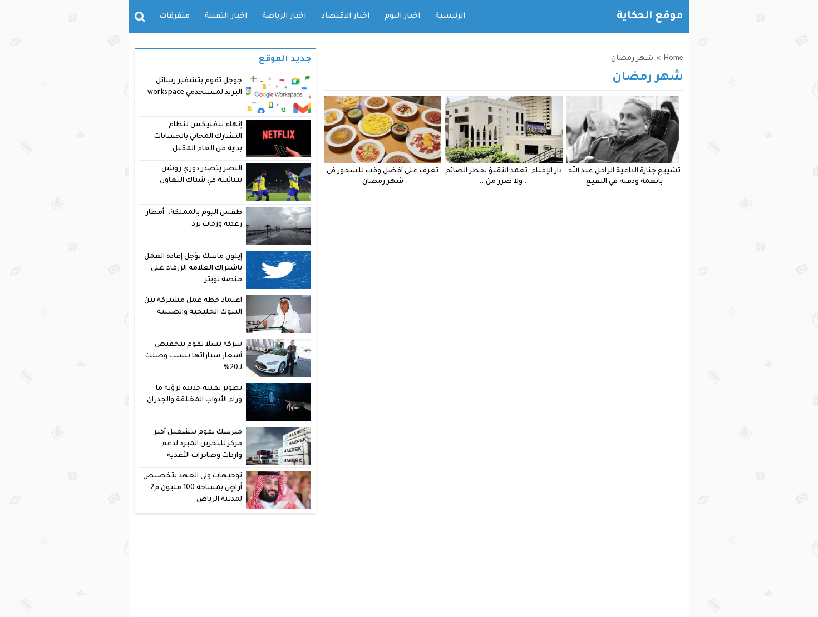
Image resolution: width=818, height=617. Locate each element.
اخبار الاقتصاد (345, 16)
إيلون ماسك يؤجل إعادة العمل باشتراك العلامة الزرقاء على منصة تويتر (193, 269)
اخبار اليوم (402, 16)
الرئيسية (450, 16)
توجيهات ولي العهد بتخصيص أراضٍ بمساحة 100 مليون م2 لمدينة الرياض (192, 488)
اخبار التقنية (226, 16)
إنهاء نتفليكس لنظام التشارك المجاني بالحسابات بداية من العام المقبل (198, 137)
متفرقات (174, 16)
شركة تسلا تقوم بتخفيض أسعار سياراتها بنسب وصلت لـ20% (193, 356)
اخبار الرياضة (284, 16)
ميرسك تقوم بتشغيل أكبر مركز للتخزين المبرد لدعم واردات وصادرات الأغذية (198, 444)
